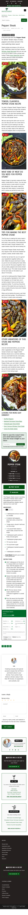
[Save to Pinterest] (5, 646)
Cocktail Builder (5, 885)
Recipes (10, 15)
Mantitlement (4, 15)
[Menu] (25, 10)
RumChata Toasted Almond (14, 792)
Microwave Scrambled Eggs (14, 817)
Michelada (14, 789)
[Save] (5, 63)
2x (9, 509)
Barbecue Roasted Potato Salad (14, 822)
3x (11, 509)
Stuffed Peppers (8, 419)
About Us (18, 740)
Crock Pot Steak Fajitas (11, 429)
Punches (4, 891)
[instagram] (20, 3)
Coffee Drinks (5, 893)
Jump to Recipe (5, 35)
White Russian (14, 790)
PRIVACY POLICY (6, 906)
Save (13, 35)
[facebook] (7, 3)
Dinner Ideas (15, 15)
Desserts (4, 858)
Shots (3, 889)
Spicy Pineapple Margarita (14, 794)
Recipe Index (5, 844)
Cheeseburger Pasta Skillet (12, 424)
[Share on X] (8, 646)
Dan (22, 28)
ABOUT (7, 1)
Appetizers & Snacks (6, 848)
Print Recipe (15, 487)
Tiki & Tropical (5, 897)
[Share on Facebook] (3, 646)
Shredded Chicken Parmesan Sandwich (14, 820)
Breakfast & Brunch (6, 850)
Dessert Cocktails (6, 895)
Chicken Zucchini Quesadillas (14, 824)
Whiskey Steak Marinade (9, 51)
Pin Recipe (15, 492)
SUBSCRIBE (20, 1)
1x (6, 509)
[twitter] (16, 3)
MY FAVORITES (13, 1)
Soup (3, 856)
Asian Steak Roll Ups (16, 55)
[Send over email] (10, 646)
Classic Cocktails (6, 887)
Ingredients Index (6, 846)
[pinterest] (11, 3)
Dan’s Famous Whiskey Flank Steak (14, 426)
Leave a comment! (7, 30)
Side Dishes (4, 854)
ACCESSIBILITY (13, 906)
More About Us (18, 746)
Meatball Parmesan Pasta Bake (13, 421)
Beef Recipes (22, 15)
